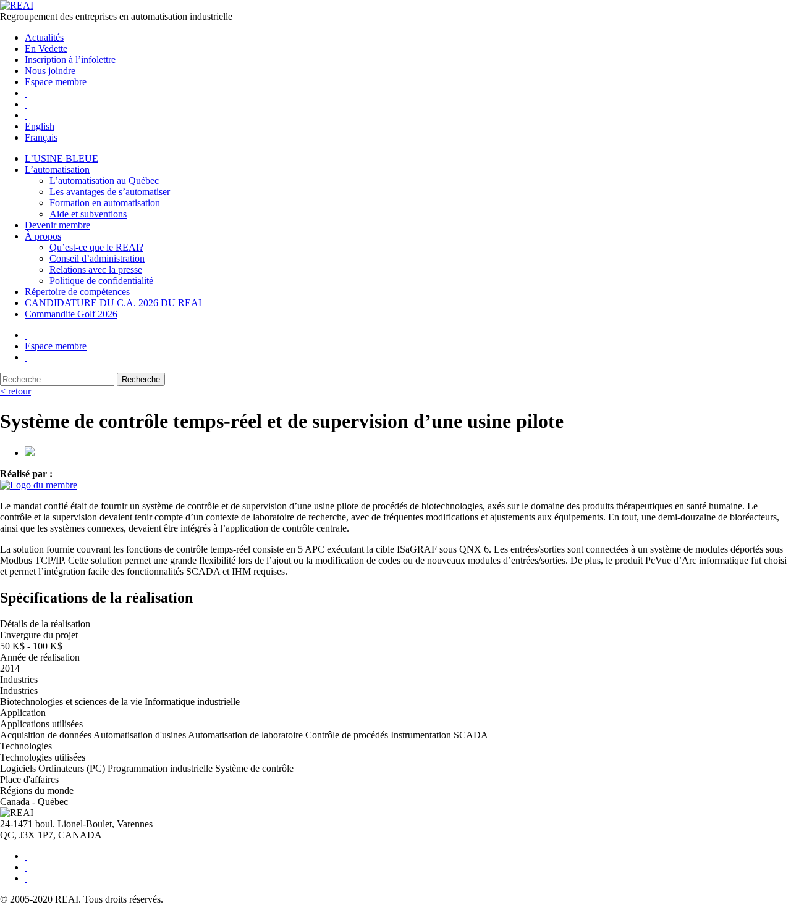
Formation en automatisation (104, 203)
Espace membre (56, 82)
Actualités (44, 37)
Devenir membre (57, 225)
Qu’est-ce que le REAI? (96, 247)
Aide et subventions (88, 214)
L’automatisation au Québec (104, 180)
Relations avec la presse (95, 269)
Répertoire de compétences (77, 291)
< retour (15, 391)
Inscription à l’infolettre (70, 59)
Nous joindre (50, 70)
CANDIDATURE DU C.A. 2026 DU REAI (113, 303)
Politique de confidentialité (101, 280)
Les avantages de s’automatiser (109, 191)
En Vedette (46, 48)
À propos (43, 236)
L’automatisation (57, 169)
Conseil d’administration (97, 258)
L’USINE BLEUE (61, 158)
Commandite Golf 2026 (71, 314)
